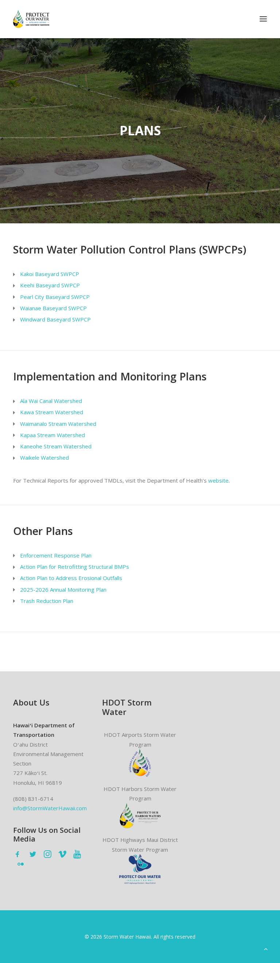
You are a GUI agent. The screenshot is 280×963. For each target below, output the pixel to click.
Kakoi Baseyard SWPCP (49, 273)
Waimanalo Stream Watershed (58, 423)
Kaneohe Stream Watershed (56, 446)
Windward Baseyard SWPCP (55, 319)
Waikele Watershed (44, 457)
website (218, 480)
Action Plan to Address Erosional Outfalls (71, 578)
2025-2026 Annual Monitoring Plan (63, 589)
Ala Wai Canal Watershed (51, 400)
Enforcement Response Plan (56, 555)
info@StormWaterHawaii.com (50, 808)
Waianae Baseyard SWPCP (53, 308)
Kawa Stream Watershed (51, 412)
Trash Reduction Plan (46, 600)
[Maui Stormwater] (140, 869)
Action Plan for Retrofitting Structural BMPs (74, 566)
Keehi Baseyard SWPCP (50, 285)
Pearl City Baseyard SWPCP (55, 296)
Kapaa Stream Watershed (52, 435)
